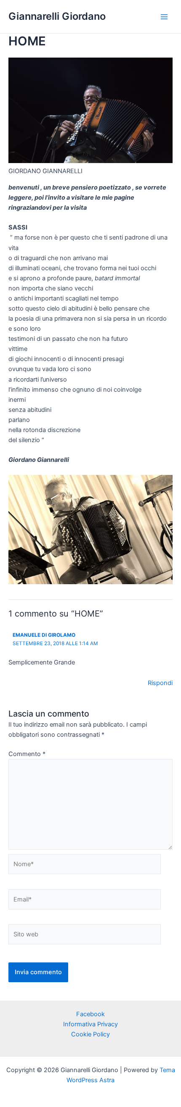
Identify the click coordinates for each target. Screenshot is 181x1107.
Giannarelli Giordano (57, 16)
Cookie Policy (90, 1034)
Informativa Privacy (90, 1024)
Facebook (90, 1014)
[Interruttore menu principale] (164, 16)
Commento (26, 754)
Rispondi (160, 683)
